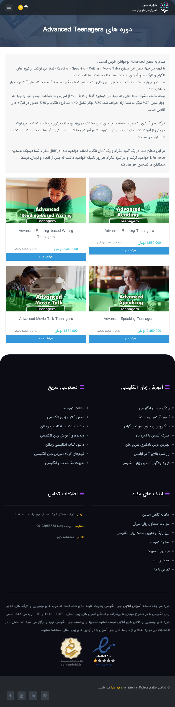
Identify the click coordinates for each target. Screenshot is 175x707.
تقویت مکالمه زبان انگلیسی (64, 463)
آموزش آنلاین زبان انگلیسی (122, 606)
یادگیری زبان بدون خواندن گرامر (147, 426)
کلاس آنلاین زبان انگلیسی (65, 417)
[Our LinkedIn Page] (33, 696)
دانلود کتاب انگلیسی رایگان (64, 445)
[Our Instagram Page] (45, 696)
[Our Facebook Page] (10, 696)
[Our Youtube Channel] (22, 696)
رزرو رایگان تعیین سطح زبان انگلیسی (143, 533)
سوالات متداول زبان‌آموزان (151, 524)
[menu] (9, 7)
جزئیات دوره (129, 250)
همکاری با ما (161, 560)
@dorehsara (65, 537)
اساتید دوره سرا (158, 542)
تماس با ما (162, 570)
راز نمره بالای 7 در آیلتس (152, 454)
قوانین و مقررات (158, 551)
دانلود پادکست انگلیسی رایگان (62, 426)
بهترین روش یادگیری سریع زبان (147, 445)
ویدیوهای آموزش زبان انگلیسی (62, 436)
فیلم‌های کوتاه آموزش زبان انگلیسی (59, 454)
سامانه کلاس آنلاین (156, 515)
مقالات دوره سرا (73, 408)
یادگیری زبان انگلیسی (154, 408)
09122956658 (46, 526)
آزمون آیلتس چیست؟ (154, 417)
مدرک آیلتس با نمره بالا (153, 436)
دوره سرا (116, 688)
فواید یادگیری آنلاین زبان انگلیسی (145, 463)
